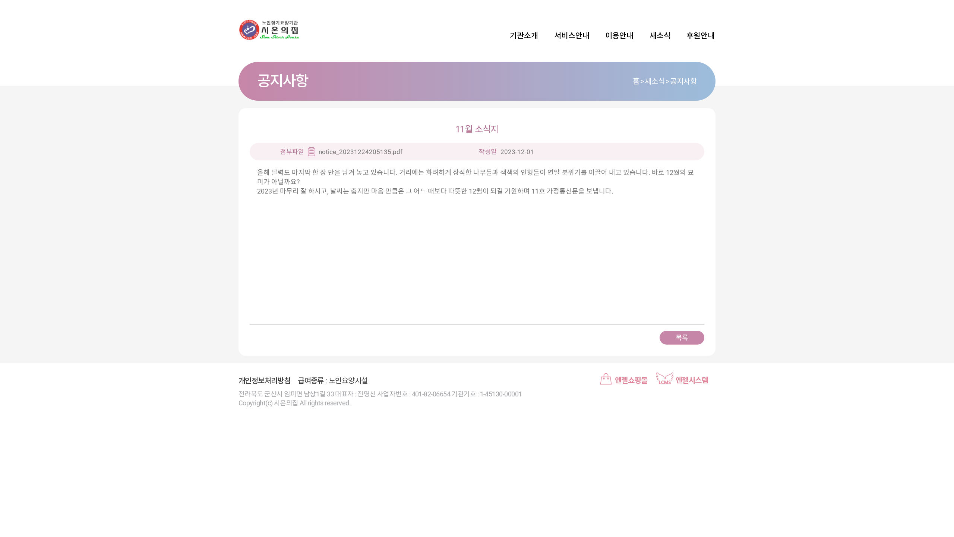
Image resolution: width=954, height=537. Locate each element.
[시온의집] (290, 30)
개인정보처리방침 (264, 380)
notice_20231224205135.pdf (360, 152)
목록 (682, 338)
